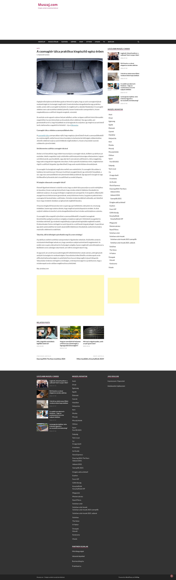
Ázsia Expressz (115, 185)
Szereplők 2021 (115, 198)
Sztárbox (113, 247)
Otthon (89, 42)
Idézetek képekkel (78, 556)
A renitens (113, 179)
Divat (81, 42)
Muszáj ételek (53, 42)
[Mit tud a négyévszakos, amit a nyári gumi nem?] (93, 333)
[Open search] (138, 42)
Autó (38, 48)
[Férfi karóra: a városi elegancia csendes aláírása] (113, 64)
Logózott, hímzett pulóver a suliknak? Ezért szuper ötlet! (130, 54)
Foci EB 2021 (114, 162)
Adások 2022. (115, 195)
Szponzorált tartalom (43, 54)
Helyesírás (112, 138)
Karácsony (113, 264)
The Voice (113, 250)
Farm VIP (113, 209)
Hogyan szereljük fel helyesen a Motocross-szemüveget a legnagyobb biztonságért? (70, 344)
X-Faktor (113, 253)
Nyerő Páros (114, 230)
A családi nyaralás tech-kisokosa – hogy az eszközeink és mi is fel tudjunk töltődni (128, 86)
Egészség (112, 121)
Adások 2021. (115, 192)
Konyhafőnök (114, 216)
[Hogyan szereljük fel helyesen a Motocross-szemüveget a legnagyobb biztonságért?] (70, 333)
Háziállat (112, 135)
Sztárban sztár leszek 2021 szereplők (123, 239)
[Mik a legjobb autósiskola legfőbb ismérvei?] (47, 333)
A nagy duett (114, 175)
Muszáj (111, 148)
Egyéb (111, 125)
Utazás (97, 42)
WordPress (129, 577)
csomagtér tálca (43, 135)
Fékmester (74, 125)
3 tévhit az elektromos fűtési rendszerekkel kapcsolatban (130, 74)
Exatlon (111, 42)
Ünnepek (112, 257)
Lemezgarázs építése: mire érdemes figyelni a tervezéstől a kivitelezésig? (129, 98)
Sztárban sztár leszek (117, 236)
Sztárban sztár (115, 233)
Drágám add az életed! (117, 202)
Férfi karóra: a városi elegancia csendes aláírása (129, 64)
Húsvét (112, 260)
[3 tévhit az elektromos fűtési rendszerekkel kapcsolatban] (113, 74)
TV (104, 42)
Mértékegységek (78, 551)
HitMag (137, 577)
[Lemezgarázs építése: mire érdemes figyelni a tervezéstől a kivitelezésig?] (113, 97)
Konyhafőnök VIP (116, 219)
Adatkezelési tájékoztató (116, 386)
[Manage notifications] (171, 575)
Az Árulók (113, 182)
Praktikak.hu (76, 566)
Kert (110, 142)
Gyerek (111, 131)
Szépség (73, 42)
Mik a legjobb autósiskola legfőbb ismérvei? (45, 342)
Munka (111, 145)
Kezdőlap (41, 42)
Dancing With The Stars (118, 189)
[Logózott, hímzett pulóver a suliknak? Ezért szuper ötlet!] (113, 53)
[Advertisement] (88, 26)
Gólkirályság (114, 213)
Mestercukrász (115, 226)
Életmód (65, 42)
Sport (111, 159)
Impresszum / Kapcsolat (116, 381)
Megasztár (113, 223)
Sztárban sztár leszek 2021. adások (122, 243)
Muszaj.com (48, 4)
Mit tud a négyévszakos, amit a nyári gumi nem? (93, 342)
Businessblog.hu (78, 561)
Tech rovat (112, 169)
